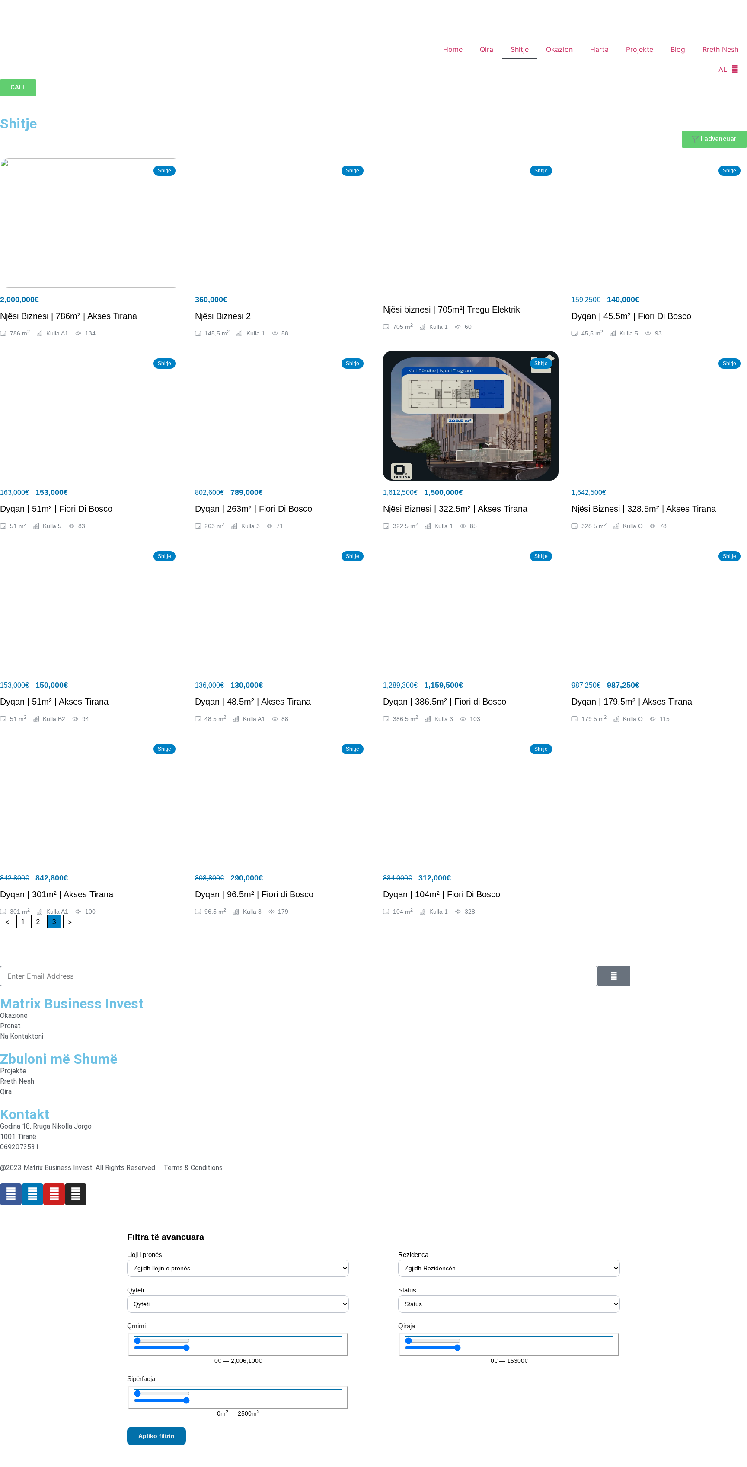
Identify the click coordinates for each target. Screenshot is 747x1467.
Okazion (559, 49)
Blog (677, 49)
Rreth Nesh (720, 49)
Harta (599, 49)
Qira (486, 49)
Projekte (639, 49)
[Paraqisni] (613, 976)
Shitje (520, 49)
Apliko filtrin (156, 1435)
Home (453, 49)
